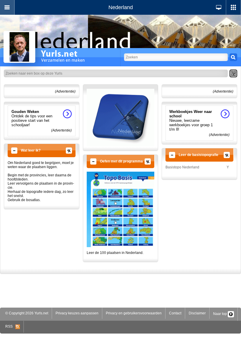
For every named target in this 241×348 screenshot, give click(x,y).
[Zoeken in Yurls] (233, 57)
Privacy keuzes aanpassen (77, 313)
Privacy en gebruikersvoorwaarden (134, 313)
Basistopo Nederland (182, 167)
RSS (10, 326)
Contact (175, 313)
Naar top (220, 314)
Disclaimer (197, 313)
